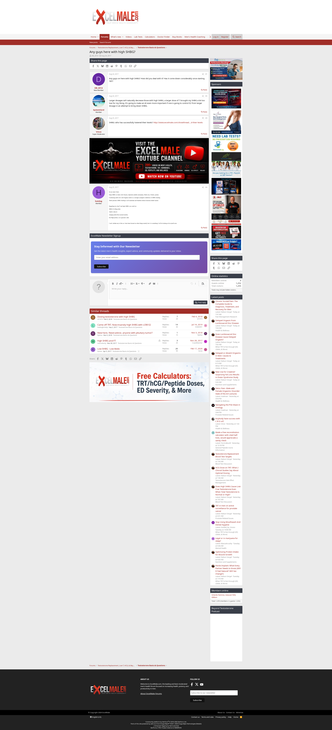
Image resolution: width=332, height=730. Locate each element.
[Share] (203, 74)
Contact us (195, 717)
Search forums (105, 42)
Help (229, 717)
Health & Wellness (222, 330)
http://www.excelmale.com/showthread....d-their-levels (178, 122)
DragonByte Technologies (187, 724)
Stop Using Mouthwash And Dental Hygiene (227, 523)
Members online (220, 590)
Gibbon (214, 597)
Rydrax (99, 335)
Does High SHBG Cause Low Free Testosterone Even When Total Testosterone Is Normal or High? (228, 490)
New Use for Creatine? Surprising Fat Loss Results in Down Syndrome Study (227, 374)
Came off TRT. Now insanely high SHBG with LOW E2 (124, 324)
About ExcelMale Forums (151, 693)
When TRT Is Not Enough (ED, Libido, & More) (226, 348)
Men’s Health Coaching (195, 36)
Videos (129, 36)
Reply (205, 90)
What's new (116, 36)
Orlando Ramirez (218, 595)
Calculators (150, 36)
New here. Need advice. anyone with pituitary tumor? (125, 332)
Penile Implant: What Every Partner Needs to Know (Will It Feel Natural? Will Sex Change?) (228, 569)
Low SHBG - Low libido (108, 348)
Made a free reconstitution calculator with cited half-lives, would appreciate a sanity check (227, 436)
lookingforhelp (102, 327)
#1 (206, 74)
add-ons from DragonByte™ (160, 724)
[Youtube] (201, 685)
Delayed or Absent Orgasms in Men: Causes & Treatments (228, 356)
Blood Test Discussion (223, 464)
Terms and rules (207, 717)
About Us (221, 712)
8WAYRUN (178, 728)
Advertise (239, 712)
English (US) (96, 717)
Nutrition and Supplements (226, 384)
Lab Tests (138, 36)
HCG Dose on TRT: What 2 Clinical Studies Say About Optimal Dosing (226, 470)
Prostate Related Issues (224, 415)
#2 (206, 96)
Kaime (99, 351)
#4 (206, 187)
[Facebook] (191, 685)
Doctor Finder (163, 36)
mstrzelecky (101, 343)
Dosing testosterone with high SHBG (116, 316)
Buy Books (177, 36)
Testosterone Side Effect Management (224, 481)
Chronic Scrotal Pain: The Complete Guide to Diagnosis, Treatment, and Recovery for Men (227, 305)
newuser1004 (230, 595)
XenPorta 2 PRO (156, 728)
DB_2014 (95, 56)
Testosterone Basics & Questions (125, 319)
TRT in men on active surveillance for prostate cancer (226, 508)
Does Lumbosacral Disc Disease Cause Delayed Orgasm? (225, 337)
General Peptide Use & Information (224, 449)
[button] (98, 37)
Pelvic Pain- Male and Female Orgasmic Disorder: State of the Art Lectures (227, 391)
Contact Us (230, 712)
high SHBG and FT (106, 340)
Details (198, 724)
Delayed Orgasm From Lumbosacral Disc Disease (227, 321)
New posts (93, 42)
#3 (206, 118)
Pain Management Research (226, 317)
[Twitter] (196, 685)
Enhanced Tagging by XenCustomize (166, 726)
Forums (104, 36)
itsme (200, 351)
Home (93, 36)
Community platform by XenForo (166, 722)
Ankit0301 (198, 327)
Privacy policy (221, 717)
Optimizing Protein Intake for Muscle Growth (226, 553)
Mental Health (220, 548)
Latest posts (218, 297)
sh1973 (100, 319)
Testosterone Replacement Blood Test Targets (227, 455)
